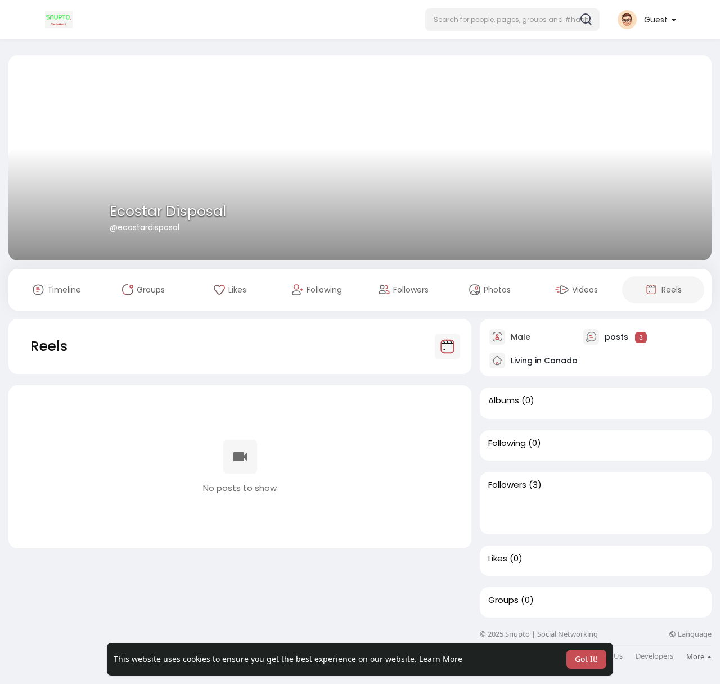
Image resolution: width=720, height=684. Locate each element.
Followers (507, 484)
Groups (503, 600)
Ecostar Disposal (168, 211)
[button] (512, 19)
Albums (503, 400)
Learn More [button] (440, 659)
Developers (654, 656)
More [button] (696, 656)
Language (694, 634)
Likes (497, 558)
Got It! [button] (586, 659)
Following (507, 443)
